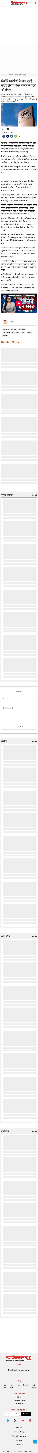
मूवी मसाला (34, 1386)
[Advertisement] (19, 24)
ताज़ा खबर (5, 1386)
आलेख (4, 741)
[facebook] (3, 136)
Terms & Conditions (19, 1436)
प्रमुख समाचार (7, 495)
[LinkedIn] (11, 136)
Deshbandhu (20, 1404)
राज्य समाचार (12, 1386)
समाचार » (11, 75)
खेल (24, 1385)
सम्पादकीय (5, 936)
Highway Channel (20, 1400)
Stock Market (6, 332)
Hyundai (13, 329)
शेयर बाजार (5, 335)
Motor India (22, 329)
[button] (3, 4)
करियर (28, 1385)
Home (5, 75)
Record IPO (6, 329)
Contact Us (19, 1445)
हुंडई (23, 332)
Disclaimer (19, 1440)
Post (21, 727)
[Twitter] (7, 136)
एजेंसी (7, 129)
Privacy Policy (19, 1432)
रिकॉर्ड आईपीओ (15, 332)
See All (34, 495)
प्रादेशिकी (5, 1131)
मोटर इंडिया (29, 332)
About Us (19, 1428)
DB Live (19, 1397)
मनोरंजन (19, 1385)
